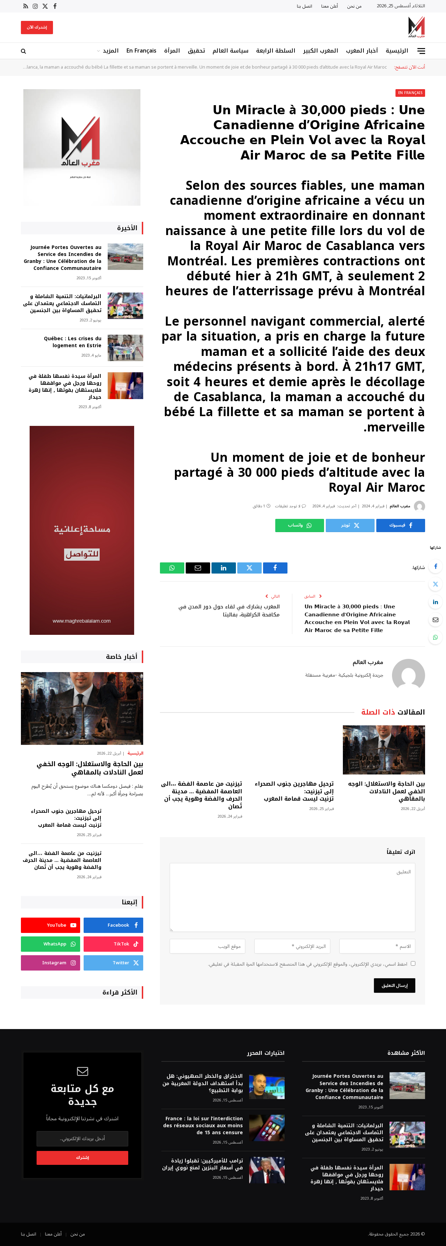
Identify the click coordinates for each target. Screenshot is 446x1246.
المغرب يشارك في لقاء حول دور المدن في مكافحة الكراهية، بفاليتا (229, 611)
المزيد (111, 50)
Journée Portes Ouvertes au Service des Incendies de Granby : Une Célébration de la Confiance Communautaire (62, 258)
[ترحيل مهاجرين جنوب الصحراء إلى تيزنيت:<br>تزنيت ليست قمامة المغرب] (292, 749)
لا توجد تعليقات (287, 506)
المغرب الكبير (320, 50)
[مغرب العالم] (416, 27)
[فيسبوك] (436, 566)
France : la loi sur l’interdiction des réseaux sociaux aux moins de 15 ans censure (203, 1125)
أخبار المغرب (362, 50)
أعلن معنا (329, 6)
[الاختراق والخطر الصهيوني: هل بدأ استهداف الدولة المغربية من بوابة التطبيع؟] (267, 1085)
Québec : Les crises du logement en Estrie (72, 342)
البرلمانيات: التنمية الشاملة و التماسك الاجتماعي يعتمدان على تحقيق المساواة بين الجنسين (62, 303)
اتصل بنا (304, 6)
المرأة (172, 50)
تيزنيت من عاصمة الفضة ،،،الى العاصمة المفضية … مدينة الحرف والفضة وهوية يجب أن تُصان (201, 795)
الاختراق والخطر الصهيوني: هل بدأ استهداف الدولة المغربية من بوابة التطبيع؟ (202, 1083)
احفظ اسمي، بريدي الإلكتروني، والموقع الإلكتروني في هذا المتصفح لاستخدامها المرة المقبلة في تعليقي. (307, 964)
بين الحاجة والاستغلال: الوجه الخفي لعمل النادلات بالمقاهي (386, 791)
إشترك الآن (37, 27)
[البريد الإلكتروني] (436, 619)
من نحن (354, 6)
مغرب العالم (400, 506)
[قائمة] (421, 51)
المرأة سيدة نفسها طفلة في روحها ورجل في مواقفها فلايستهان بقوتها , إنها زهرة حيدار (65, 387)
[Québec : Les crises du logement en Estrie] (125, 348)
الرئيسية (397, 50)
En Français (141, 50)
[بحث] (24, 51)
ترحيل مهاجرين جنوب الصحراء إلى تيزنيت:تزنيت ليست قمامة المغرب (294, 791)
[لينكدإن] (436, 602)
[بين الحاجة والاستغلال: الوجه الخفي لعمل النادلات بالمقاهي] (384, 749)
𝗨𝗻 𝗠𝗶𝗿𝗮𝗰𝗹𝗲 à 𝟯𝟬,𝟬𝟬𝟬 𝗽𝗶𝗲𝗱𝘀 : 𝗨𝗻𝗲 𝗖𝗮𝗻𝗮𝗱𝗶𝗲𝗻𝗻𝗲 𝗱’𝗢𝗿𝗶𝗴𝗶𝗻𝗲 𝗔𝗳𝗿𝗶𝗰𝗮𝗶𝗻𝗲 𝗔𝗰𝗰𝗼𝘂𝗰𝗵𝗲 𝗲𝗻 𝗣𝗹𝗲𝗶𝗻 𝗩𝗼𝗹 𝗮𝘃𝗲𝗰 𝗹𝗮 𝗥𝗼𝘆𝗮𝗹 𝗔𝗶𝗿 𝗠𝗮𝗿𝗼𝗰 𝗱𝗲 (357, 618)
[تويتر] (436, 584)
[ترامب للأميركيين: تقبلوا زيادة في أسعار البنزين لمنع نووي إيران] (267, 1170)
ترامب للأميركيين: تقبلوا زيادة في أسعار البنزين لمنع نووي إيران (202, 1164)
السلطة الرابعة (275, 50)
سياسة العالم (230, 50)
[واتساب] (436, 637)
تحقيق (196, 50)
